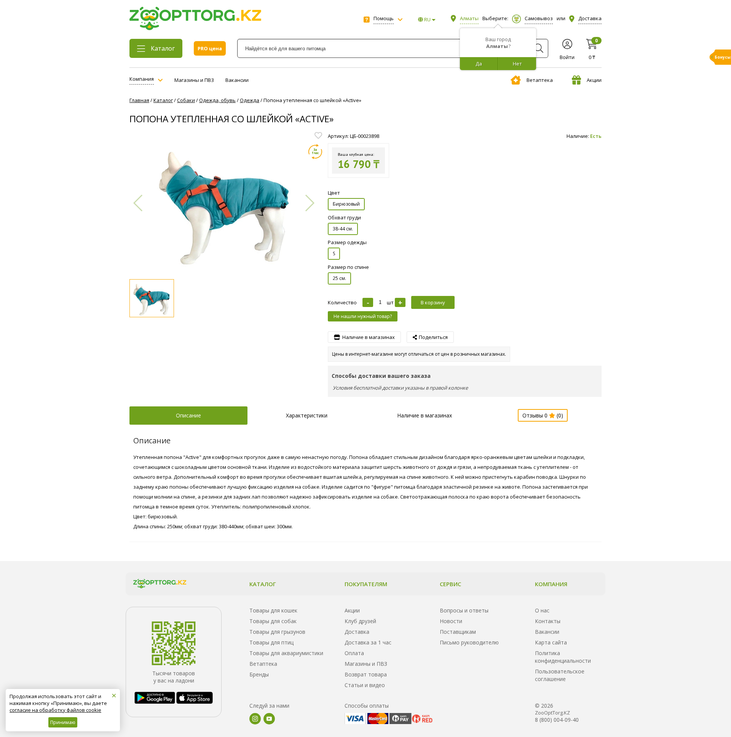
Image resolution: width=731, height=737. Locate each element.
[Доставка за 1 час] (315, 151)
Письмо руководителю (469, 642)
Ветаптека (540, 80)
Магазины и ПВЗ (194, 80)
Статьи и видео (365, 685)
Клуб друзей (360, 621)
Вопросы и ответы (464, 610)
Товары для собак (273, 621)
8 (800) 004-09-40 (557, 719)
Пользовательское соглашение (559, 675)
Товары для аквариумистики (286, 653)
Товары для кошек (273, 610)
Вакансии (237, 80)
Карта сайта (551, 642)
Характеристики (306, 415)
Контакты (547, 621)
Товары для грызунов (277, 631)
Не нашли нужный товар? (363, 316)
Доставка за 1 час (368, 642)
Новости (451, 621)
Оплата (354, 653)
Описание (188, 415)
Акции (594, 80)
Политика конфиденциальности (563, 656)
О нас (542, 610)
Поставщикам (458, 631)
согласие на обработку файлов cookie (55, 710)
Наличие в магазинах (424, 415)
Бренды (259, 674)
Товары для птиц (271, 642)
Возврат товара (366, 674)
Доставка (357, 631)
